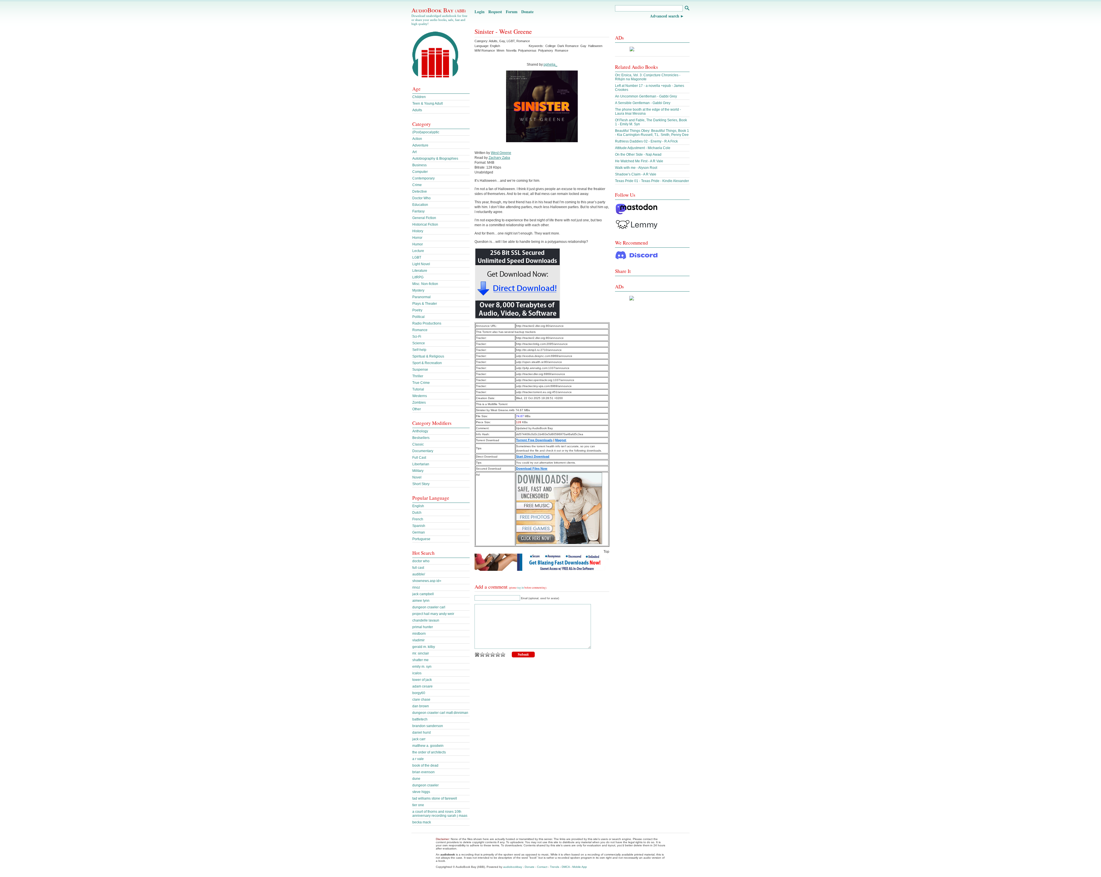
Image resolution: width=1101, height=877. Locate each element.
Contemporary (423, 178)
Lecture (418, 251)
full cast (418, 568)
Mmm (500, 50)
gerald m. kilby (423, 647)
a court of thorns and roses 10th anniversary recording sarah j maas (439, 814)
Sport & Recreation (427, 363)
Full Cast (419, 458)
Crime (417, 185)
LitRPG (417, 277)
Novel (416, 477)
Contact (542, 866)
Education (420, 205)
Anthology (420, 431)
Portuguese (421, 539)
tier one (418, 805)
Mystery (418, 290)
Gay (502, 41)
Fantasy (418, 211)
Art (414, 152)
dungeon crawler (425, 785)
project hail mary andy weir (433, 614)
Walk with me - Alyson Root (636, 168)
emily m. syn (422, 667)
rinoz (416, 587)
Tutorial (418, 389)
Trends (554, 866)
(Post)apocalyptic (425, 132)
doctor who (421, 561)
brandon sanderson (427, 726)
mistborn (419, 634)
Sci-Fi (416, 337)
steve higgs (421, 792)
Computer (420, 172)
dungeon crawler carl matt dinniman (440, 713)
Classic (418, 444)
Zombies (419, 403)
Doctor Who (421, 198)
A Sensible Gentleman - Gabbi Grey (642, 103)
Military (417, 471)
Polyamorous (527, 50)
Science (418, 343)
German (418, 532)
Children (419, 97)
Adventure (420, 145)
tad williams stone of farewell (434, 798)
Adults (493, 41)
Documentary (422, 451)
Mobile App (579, 866)
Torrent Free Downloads (534, 440)
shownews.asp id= (426, 581)
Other (416, 409)
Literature (419, 271)
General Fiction (424, 218)
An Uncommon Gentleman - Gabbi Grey (646, 96)
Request (495, 12)
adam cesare (422, 686)
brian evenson (423, 772)
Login (480, 12)
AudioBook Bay (438, 10)
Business (419, 165)
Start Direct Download (532, 456)
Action (417, 139)
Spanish (418, 526)
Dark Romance (568, 46)
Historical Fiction (425, 224)
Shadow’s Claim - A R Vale (635, 174)
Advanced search (664, 16)
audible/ (418, 574)
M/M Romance (485, 50)
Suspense (420, 370)
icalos (416, 673)
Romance (523, 41)
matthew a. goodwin (428, 746)
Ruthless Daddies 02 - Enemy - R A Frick (646, 141)
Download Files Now (531, 468)
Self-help (419, 350)
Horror (417, 238)
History (417, 231)
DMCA (566, 866)
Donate (527, 12)
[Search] (687, 8)
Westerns (419, 396)
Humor (417, 244)
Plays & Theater (424, 304)
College (550, 46)
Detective (419, 192)
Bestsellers (421, 438)
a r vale (418, 759)
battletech (419, 719)
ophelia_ (550, 64)
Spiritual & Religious (428, 356)
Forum (512, 12)
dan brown (420, 706)
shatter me (420, 660)
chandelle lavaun (425, 620)
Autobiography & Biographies (435, 159)
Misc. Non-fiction (425, 284)
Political (418, 317)
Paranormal (421, 297)
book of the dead (425, 765)
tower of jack (422, 680)
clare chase (421, 700)
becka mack (421, 822)
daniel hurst (421, 732)
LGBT (511, 41)
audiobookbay (512, 866)
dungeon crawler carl (428, 607)
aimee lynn (421, 601)
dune (416, 779)
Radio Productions (426, 323)
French (417, 519)
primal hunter (422, 627)
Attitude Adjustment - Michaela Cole (642, 148)
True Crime (421, 383)
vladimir (418, 640)
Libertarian (420, 464)
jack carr (418, 739)
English (418, 506)
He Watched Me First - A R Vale (639, 161)
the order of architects (429, 752)
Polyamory (545, 50)
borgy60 (418, 693)
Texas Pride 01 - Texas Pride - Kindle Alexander (652, 181)
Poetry (417, 310)
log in (520, 587)
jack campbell (423, 594)
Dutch (416, 513)
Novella (511, 50)
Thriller (417, 376)
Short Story (421, 484)
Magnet (560, 440)
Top (606, 552)
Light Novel (421, 264)
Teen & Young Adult (427, 103)
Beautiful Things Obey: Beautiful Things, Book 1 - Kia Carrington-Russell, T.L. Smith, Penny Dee (652, 133)
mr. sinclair (420, 653)
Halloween (595, 46)
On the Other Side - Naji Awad (638, 155)
